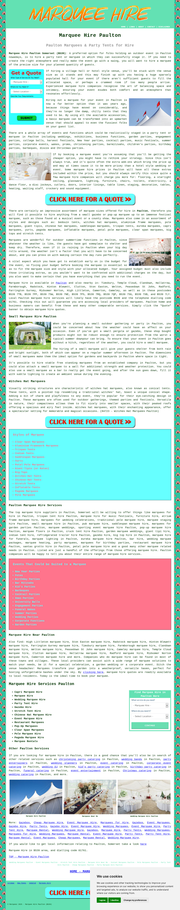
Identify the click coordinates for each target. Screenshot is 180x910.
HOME (123, 27)
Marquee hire (18, 283)
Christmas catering (137, 770)
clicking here (93, 672)
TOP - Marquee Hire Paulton (29, 856)
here (143, 844)
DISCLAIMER (164, 27)
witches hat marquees (106, 388)
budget (103, 269)
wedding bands (132, 759)
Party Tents (38, 826)
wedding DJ (50, 766)
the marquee (33, 269)
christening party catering (79, 759)
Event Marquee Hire (82, 822)
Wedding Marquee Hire (68, 830)
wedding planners (64, 763)
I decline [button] (115, 900)
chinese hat (53, 226)
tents (22, 392)
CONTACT (151, 27)
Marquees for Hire (115, 822)
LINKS (132, 27)
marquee (165, 61)
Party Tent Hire (158, 834)
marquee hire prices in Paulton (99, 169)
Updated (32, 883)
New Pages (21, 883)
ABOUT (141, 27)
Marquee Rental (38, 830)
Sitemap (10, 883)
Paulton (142, 211)
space (67, 82)
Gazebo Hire (17, 826)
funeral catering (36, 770)
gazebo (96, 214)
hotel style (144, 165)
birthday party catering (148, 766)
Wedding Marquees (115, 826)
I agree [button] (102, 900)
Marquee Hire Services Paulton (41, 684)
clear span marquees (147, 229)
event (90, 78)
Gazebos (24, 822)
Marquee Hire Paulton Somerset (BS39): (38, 53)
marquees (136, 302)
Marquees (118, 218)
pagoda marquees (48, 229)
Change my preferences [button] (135, 900)
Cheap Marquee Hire (48, 822)
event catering (111, 763)
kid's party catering (94, 766)
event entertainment (86, 770)
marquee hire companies (76, 177)
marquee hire (40, 298)
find (20, 642)
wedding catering (21, 774)
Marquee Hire (110, 830)
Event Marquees (158, 822)
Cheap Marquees (69, 837)
